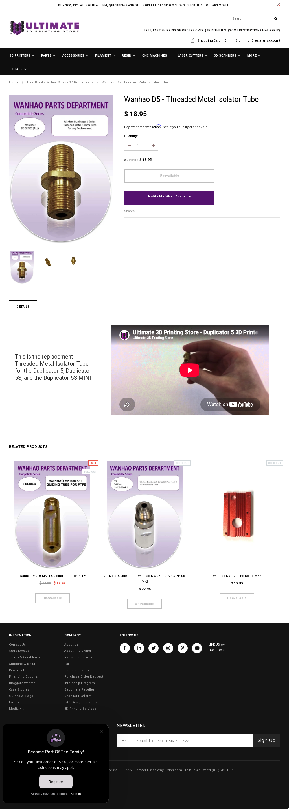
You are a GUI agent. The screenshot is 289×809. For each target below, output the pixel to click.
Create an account (265, 40)
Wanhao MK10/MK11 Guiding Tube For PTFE (52, 576)
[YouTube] (197, 648)
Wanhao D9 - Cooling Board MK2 (237, 576)
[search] (254, 18)
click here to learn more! (207, 5)
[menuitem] (22, 56)
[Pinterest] (183, 648)
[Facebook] (125, 648)
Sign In (241, 40)
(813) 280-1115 (222, 770)
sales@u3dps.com (167, 770)
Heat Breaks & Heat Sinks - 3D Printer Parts (60, 82)
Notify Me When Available (169, 196)
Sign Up (266, 740)
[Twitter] (153, 648)
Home (14, 82)
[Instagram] (168, 648)
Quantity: (131, 136)
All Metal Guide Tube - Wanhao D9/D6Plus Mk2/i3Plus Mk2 (144, 578)
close (278, 4)
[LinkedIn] (139, 648)
